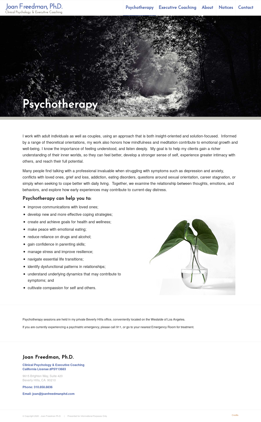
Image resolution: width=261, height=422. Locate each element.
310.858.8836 (43, 387)
